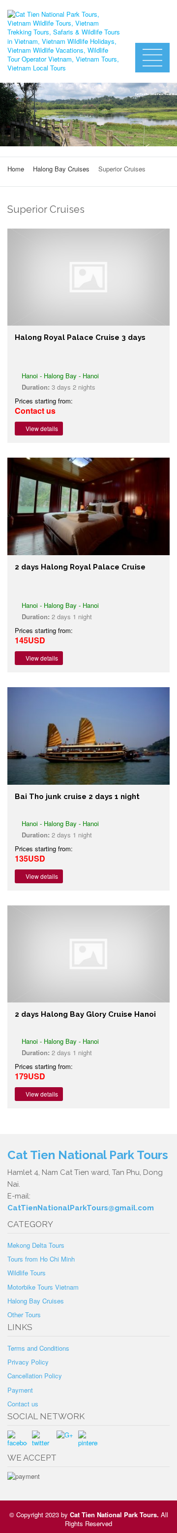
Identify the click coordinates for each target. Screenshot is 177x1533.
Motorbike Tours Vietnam (43, 1287)
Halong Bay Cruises (61, 168)
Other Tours (24, 1314)
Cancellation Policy (34, 1375)
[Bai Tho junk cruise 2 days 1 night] (88, 736)
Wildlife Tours (26, 1272)
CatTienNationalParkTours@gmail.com (80, 1207)
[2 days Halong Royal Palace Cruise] (88, 506)
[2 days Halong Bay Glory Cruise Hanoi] (88, 953)
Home (15, 168)
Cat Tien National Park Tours (113, 1514)
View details (41, 428)
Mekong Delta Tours (35, 1245)
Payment (20, 1390)
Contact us (22, 1403)
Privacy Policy (28, 1361)
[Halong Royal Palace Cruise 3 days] (88, 277)
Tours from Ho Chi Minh (41, 1259)
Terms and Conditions (38, 1348)
